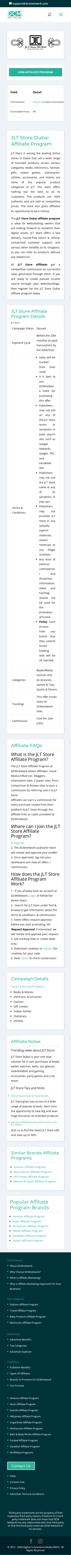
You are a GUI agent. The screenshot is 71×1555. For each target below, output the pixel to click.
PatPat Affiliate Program (28, 1231)
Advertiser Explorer (20, 1351)
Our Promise (17, 1385)
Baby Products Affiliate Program (28, 1316)
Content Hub (17, 1482)
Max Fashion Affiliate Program (32, 1172)
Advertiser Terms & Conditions (27, 1494)
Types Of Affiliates (20, 1373)
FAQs (13, 1476)
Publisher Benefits (20, 1367)
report (25, 958)
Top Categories (18, 1345)
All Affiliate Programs (21, 1452)
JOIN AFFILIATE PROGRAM (35, 72)
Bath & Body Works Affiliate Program (30, 1434)
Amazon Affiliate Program (30, 1167)
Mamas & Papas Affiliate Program (35, 1181)
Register (37, 101)
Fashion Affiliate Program (24, 1304)
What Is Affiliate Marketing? (25, 1277)
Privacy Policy (17, 1488)
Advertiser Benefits (20, 1339)
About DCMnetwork (21, 1266)
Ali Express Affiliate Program (30, 1226)
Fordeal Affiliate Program (24, 1440)
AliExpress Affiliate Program (25, 1416)
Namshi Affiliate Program (24, 1410)
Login (32, 895)
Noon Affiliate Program (27, 1221)
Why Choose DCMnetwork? (25, 1272)
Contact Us (21, 1465)
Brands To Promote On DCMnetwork (30, 1379)
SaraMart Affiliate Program (29, 1236)
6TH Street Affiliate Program (31, 1176)
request (48, 948)
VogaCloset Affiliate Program (26, 1422)
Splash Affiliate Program (28, 1240)
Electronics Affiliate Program (25, 1322)
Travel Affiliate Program (23, 1310)
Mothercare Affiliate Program (26, 1428)
